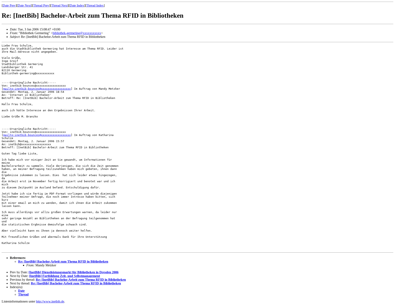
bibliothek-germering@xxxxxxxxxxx (77, 33)
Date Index (77, 5)
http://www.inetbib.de (50, 301)
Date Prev (9, 5)
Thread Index (95, 5)
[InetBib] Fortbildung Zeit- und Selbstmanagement (64, 276)
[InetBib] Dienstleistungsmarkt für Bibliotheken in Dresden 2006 (73, 272)
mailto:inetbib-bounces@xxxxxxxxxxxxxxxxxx (37, 88)
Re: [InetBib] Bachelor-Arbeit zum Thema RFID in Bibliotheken (63, 261)
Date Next (24, 5)
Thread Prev (41, 5)
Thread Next (59, 5)
